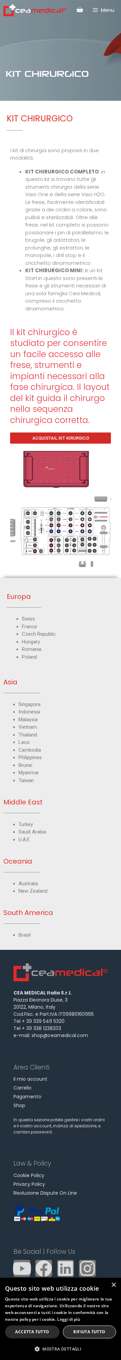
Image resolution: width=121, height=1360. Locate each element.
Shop (19, 1105)
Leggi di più (68, 1319)
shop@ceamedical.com (60, 1035)
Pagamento (27, 1096)
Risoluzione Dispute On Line (45, 1193)
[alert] (60, 1319)
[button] (60, 1348)
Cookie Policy (28, 1175)
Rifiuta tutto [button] (89, 1332)
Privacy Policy (29, 1184)
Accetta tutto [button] (32, 1332)
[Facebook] (43, 1268)
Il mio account (30, 1079)
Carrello (22, 1087)
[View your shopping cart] (79, 10)
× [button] (113, 1285)
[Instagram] (87, 1268)
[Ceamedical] (34, 10)
